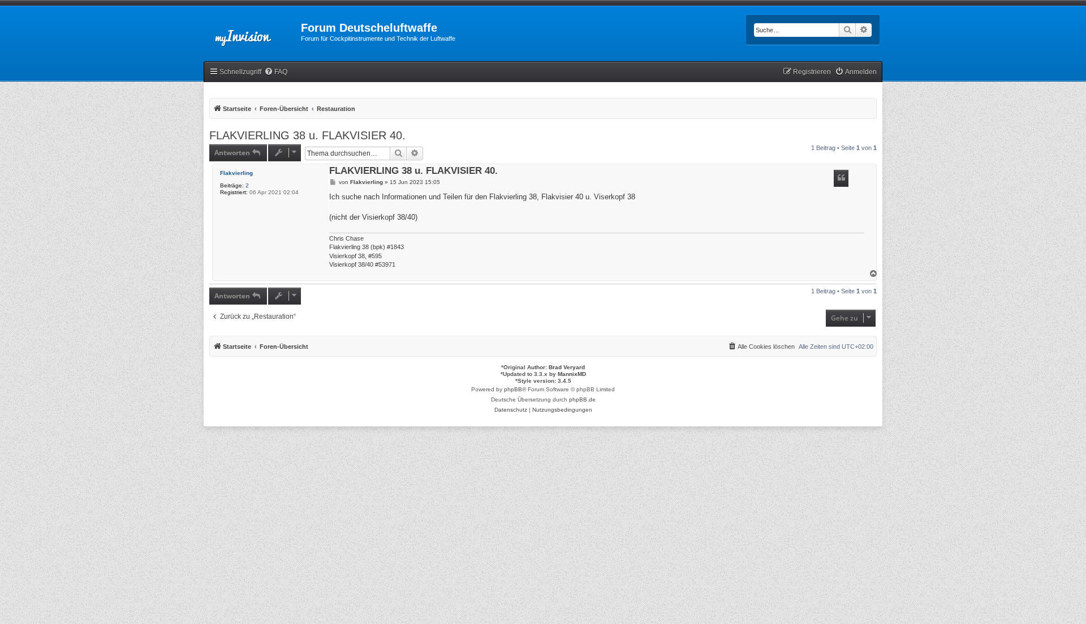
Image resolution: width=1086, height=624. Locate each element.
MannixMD (572, 374)
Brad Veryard (567, 367)
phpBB (513, 389)
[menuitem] (275, 72)
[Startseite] (252, 31)
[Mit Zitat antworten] (841, 178)
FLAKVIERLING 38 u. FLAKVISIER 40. (307, 135)
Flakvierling (236, 173)
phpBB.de (582, 399)
